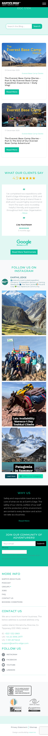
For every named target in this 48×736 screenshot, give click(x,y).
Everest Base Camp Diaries (32, 73)
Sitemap (33, 727)
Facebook (12, 660)
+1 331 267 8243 (13, 640)
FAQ (4, 594)
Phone (5, 547)
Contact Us (7, 598)
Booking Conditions (12, 602)
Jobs (4, 590)
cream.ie (32, 732)
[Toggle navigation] (44, 3)
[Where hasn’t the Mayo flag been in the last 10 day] (24, 358)
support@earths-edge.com (15, 643)
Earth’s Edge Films (11, 579)
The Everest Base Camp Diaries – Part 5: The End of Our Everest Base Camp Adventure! (22, 140)
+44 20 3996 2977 (14, 637)
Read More (11, 92)
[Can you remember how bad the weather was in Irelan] (24, 450)
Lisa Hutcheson (24, 225)
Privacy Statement (19, 727)
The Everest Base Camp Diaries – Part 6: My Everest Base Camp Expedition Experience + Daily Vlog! (22, 82)
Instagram (12, 654)
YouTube (11, 665)
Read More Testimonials (24, 252)
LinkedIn (11, 670)
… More (24, 213)
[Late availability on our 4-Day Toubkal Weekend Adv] (24, 404)
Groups (6, 587)
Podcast (6, 583)
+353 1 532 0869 (12, 633)
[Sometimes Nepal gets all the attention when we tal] (24, 313)
